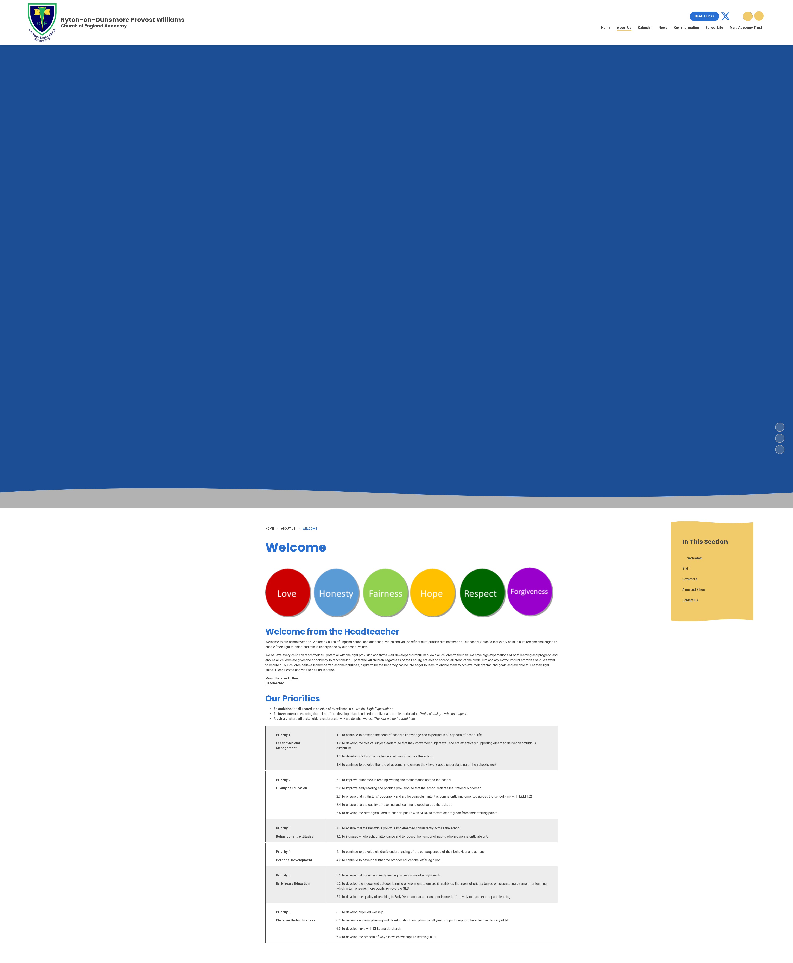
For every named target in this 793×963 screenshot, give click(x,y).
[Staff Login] (736, 16)
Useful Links (704, 16)
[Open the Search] (748, 16)
